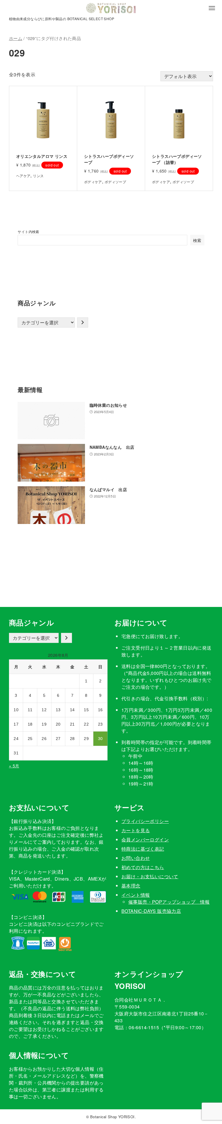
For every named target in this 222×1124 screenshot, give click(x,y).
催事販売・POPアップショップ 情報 (169, 901)
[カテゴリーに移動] (82, 322)
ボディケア (93, 181)
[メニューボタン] (212, 8)
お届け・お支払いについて (149, 876)
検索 (197, 240)
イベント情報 (135, 895)
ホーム (15, 38)
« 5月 (14, 766)
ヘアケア (23, 175)
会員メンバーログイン (145, 839)
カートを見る (135, 830)
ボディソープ (115, 181)
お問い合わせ (135, 858)
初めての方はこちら (142, 867)
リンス (38, 175)
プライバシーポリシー (145, 821)
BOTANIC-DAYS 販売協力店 (151, 911)
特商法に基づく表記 (142, 848)
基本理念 (130, 885)
